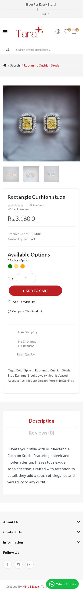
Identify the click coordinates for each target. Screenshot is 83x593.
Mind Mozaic (31, 586)
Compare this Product (27, 311)
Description (41, 421)
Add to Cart (37, 291)
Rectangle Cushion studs (41, 65)
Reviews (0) (41, 433)
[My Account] (57, 31)
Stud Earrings (17, 375)
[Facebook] (7, 564)
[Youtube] (29, 564)
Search (15, 65)
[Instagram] (18, 564)
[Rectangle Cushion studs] (11, 173)
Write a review (19, 209)
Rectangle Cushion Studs (52, 370)
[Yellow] (16, 266)
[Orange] (22, 266)
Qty (11, 278)
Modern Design (37, 380)
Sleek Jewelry (37, 375)
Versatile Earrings (61, 380)
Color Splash (24, 370)
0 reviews (37, 205)
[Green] (10, 266)
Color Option (20, 260)
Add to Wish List (24, 301)
